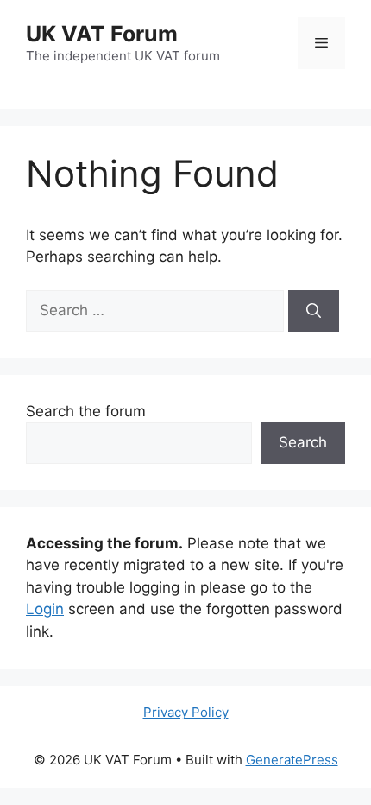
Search (303, 442)
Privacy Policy (186, 712)
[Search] (313, 311)
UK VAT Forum (102, 34)
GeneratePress (292, 759)
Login (45, 609)
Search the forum (86, 411)
